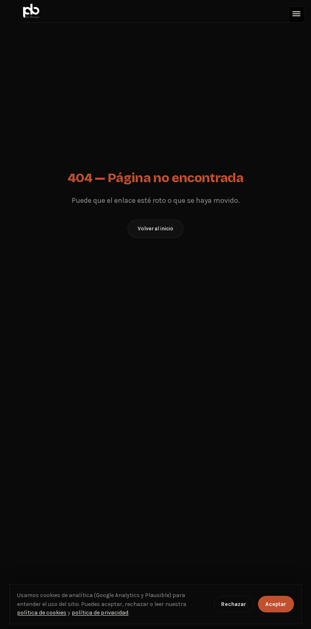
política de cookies (41, 612)
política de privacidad (100, 612)
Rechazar (233, 604)
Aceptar (275, 604)
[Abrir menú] (296, 14)
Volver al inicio (155, 228)
